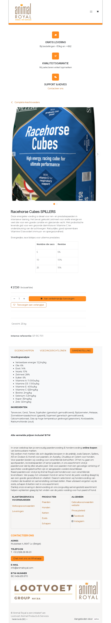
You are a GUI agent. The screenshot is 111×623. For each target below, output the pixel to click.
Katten (45, 513)
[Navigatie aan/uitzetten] (91, 11)
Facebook (79, 516)
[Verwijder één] (13, 298)
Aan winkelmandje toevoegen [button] (59, 298)
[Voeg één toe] (24, 298)
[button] (13, 154)
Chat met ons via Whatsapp (27, 558)
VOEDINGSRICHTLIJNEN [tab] (53, 350)
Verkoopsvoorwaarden (23, 506)
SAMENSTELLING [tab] (81, 350)
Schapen (46, 523)
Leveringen (18, 511)
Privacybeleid (78, 510)
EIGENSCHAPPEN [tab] (24, 350)
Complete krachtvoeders (27, 102)
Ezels (44, 518)
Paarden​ (46, 502)
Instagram (79, 521)
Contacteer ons (55, 88)
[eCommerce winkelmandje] (97, 11)
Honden (46, 507)
